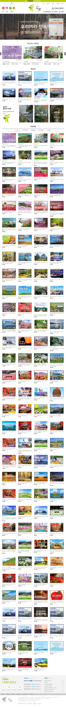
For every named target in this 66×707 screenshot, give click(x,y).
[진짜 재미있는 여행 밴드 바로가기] (11, 8)
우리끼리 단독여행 (45, 38)
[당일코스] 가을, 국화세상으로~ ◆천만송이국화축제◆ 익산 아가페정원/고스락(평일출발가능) (9, 551)
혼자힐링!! (46, 682)
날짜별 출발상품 (47, 11)
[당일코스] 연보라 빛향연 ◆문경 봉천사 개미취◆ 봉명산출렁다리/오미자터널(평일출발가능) (25, 212)
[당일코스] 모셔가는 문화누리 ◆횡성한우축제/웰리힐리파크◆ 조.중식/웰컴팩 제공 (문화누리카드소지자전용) (9, 466)
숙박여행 (49, 130)
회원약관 (8, 694)
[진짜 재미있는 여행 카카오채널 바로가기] (14, 8)
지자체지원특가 (41, 130)
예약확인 (57, 3)
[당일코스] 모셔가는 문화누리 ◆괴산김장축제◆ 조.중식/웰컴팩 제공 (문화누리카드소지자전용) (57, 399)
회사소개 (3, 694)
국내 (3, 11)
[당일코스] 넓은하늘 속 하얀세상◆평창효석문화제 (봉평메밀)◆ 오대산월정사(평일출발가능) (41, 163)
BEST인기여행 (25, 130)
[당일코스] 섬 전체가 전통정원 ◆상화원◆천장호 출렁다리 (32, 62)
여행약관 (13, 694)
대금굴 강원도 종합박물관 (48, 684)
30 (50, 35)
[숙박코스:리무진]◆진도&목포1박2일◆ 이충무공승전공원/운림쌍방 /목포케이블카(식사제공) (9, 519)
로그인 (43, 3)
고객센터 (52, 3)
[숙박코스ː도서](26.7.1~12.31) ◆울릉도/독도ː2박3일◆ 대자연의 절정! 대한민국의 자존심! (9, 83)
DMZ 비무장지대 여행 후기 (48, 691)
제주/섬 (12, 11)
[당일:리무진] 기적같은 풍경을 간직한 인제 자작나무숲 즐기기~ (53, 62)
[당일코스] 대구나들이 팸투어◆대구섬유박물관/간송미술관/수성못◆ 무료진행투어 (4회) (16, 62)
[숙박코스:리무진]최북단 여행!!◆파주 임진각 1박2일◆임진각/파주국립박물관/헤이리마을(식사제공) (25, 451)
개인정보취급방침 (24, 694)
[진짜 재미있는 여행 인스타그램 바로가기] (7, 8)
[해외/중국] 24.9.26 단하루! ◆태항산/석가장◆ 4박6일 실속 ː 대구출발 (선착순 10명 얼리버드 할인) (25, 99)
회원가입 (48, 3)
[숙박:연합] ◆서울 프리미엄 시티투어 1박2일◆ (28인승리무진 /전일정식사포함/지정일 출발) (57, 483)
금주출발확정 (55, 11)
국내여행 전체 (17, 130)
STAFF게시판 (31, 694)
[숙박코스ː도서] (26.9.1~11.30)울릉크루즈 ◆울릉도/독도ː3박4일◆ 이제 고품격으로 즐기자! (56, 619)
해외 (7, 11)
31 (52, 35)
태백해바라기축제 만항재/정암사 (49, 689)
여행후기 (48, 678)
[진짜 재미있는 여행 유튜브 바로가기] (4, 8)
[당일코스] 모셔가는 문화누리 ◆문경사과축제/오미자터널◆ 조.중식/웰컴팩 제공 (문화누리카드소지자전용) (57, 602)
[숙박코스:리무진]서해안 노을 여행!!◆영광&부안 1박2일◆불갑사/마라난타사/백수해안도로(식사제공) (57, 214)
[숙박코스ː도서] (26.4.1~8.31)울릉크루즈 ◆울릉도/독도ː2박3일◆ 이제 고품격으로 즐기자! (25, 83)
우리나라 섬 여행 (33, 38)
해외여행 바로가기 (21, 38)
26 (56, 33)
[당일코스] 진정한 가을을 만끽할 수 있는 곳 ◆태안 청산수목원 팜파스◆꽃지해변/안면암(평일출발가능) (9, 229)
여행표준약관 (18, 694)
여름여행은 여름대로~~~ (48, 680)
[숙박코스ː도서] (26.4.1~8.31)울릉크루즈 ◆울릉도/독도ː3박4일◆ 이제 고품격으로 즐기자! (25, 619)
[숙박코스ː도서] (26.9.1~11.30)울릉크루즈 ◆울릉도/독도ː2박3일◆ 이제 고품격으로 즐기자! (56, 636)
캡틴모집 (62, 3)
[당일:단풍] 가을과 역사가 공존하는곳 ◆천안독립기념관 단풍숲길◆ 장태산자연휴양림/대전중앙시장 (40, 602)
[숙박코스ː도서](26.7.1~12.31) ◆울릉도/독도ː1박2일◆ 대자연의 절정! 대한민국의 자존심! (25, 636)
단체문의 (62, 11)
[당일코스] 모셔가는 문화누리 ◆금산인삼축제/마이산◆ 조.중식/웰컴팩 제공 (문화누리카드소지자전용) (57, 551)
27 (58, 33)
